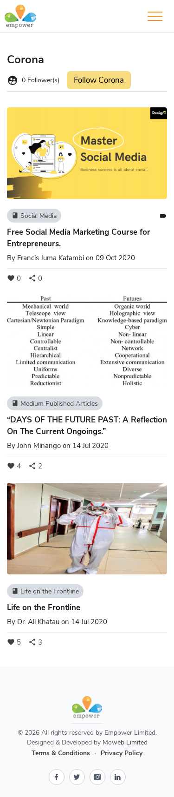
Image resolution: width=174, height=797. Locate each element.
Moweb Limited (125, 742)
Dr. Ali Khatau (38, 621)
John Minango (39, 445)
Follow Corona (99, 80)
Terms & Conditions (61, 753)
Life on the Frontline (45, 591)
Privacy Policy (121, 753)
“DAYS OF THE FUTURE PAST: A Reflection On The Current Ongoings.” (87, 426)
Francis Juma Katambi (50, 258)
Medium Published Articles (55, 403)
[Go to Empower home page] (87, 710)
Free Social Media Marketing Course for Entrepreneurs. (78, 238)
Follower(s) (33, 80)
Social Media (34, 215)
